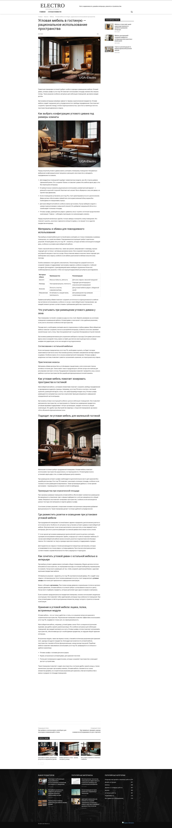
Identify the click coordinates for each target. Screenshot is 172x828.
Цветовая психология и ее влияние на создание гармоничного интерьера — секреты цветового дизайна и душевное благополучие (90, 802)
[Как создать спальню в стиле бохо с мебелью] (91, 749)
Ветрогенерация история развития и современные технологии (89, 791)
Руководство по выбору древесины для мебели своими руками (57, 802)
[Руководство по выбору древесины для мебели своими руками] (42, 803)
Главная (40, 16)
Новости (46, 16)
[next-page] (42, 763)
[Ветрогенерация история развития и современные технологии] (75, 792)
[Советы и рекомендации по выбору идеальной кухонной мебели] (109, 49)
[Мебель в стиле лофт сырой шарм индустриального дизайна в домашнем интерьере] (109, 27)
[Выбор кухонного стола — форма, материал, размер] (69, 749)
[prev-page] (39, 763)
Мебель (52, 16)
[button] (132, 12)
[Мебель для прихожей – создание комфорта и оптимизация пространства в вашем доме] (109, 38)
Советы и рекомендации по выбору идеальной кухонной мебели (123, 48)
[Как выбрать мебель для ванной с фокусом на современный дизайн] (48, 749)
